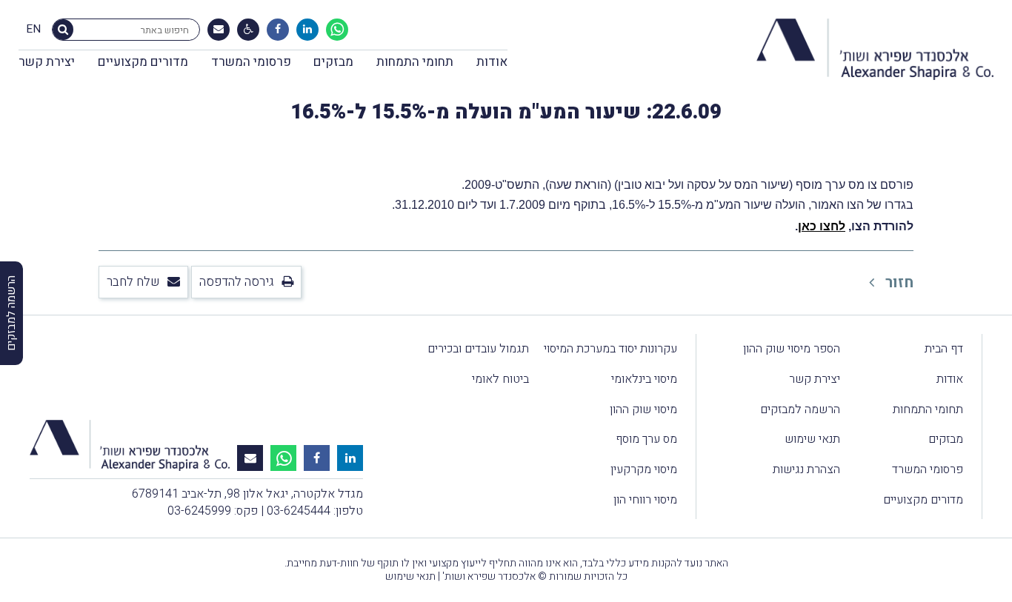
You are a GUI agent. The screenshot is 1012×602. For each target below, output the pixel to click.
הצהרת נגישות (806, 469)
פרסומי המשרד (251, 62)
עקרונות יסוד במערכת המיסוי (610, 349)
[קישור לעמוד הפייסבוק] (278, 29)
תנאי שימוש (812, 439)
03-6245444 (298, 511)
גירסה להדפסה (236, 281)
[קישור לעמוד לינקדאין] (307, 29)
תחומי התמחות (414, 62)
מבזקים (333, 62)
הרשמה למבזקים (800, 409)
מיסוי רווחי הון (645, 500)
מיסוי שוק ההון (643, 409)
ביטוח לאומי (500, 379)
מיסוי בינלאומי (644, 379)
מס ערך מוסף (646, 439)
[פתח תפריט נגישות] (248, 29)
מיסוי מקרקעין (643, 469)
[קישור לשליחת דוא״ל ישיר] (218, 29)
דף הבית (944, 349)
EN (33, 29)
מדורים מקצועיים (143, 62)
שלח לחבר (133, 281)
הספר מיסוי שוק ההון (791, 349)
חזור (897, 282)
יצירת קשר (47, 62)
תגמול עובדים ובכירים (478, 349)
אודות (491, 62)
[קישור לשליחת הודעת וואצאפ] (337, 29)
